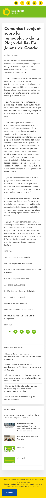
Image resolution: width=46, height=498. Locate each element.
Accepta (9, 492)
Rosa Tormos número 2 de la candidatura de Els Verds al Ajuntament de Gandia (22, 367)
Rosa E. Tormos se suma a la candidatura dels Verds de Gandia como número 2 (22, 356)
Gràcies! (20, 448)
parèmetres (34, 486)
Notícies (7, 55)
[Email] (16, 3)
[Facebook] (22, 3)
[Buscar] (41, 3)
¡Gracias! (21, 458)
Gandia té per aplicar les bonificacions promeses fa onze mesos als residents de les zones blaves (22, 378)
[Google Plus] (34, 3)
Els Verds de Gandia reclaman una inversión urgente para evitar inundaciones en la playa (20, 389)
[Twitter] (28, 3)
